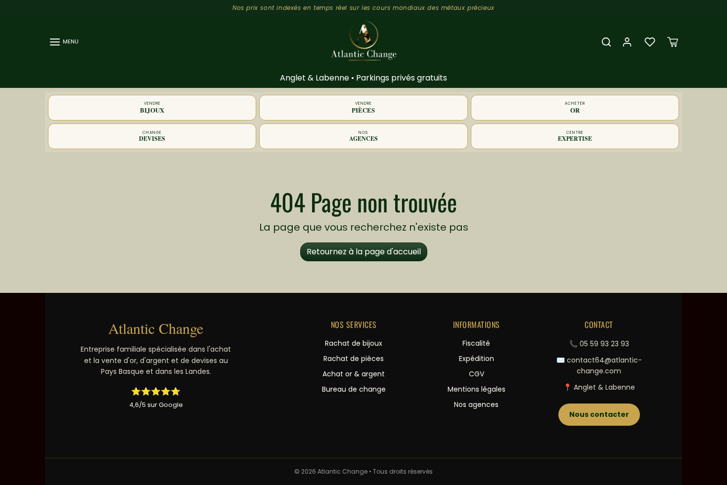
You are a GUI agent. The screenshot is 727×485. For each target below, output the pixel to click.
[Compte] (627, 42)
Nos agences (476, 404)
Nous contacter (599, 414)
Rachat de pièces (353, 359)
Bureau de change (354, 389)
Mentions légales (476, 389)
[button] (64, 42)
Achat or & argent (353, 374)
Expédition (476, 359)
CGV (476, 374)
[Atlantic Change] (364, 41)
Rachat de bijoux (353, 343)
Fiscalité (476, 343)
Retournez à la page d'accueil (364, 251)
